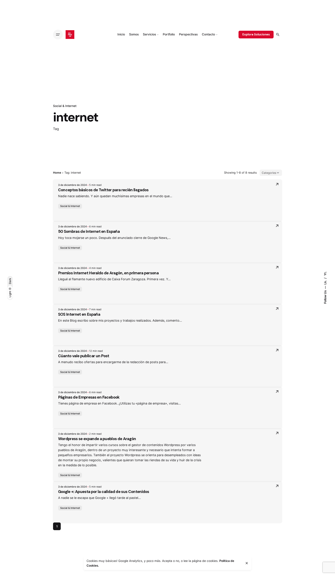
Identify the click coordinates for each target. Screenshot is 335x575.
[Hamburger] (58, 34)
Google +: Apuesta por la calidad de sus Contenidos (103, 491)
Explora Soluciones (256, 34)
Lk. (325, 281)
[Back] (10, 79)
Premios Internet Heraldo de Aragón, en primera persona (108, 273)
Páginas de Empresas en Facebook (89, 397)
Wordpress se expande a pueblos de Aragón (97, 438)
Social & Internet (64, 106)
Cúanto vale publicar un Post (83, 355)
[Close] (246, 563)
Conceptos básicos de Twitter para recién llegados (103, 189)
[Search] (278, 34)
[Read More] (277, 184)
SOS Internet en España (79, 314)
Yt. (325, 273)
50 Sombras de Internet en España (89, 231)
